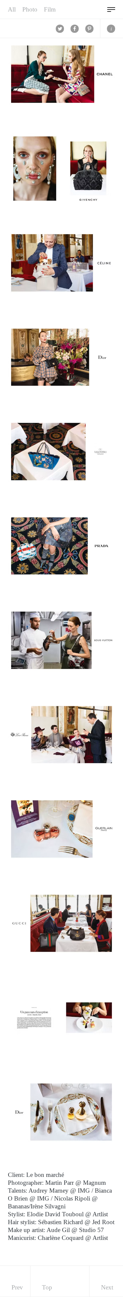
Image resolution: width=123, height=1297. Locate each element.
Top (47, 1287)
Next (107, 1287)
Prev (17, 1287)
